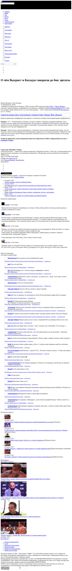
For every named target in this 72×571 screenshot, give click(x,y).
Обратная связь (9, 547)
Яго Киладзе (65, 110)
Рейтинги (7, 37)
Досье (6, 20)
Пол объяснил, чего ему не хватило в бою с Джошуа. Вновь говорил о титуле (24, 372)
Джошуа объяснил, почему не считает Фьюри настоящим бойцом (25, 195)
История (7, 57)
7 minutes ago (31, 280)
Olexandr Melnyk (13, 289)
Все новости (5, 460)
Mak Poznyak (12, 258)
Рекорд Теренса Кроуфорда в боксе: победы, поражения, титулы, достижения (29, 192)
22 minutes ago (28, 323)
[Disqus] (36, 225)
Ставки (6, 60)
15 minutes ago (31, 298)
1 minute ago (47, 261)
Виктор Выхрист (56, 108)
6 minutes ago (47, 273)
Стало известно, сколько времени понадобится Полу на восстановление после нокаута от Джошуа (30, 310)
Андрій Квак (12, 332)
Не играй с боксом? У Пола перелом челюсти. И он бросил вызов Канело (23, 261)
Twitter (11, 140)
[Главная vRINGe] (5, 1)
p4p (5, 15)
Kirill (9, 344)
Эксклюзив (8, 30)
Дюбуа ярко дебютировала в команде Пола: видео (17, 304)
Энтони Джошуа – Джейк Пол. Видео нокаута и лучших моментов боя (27, 448)
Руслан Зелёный (13, 350)
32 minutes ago (31, 329)
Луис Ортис (49, 106)
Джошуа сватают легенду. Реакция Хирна (17, 182)
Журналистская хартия (11, 545)
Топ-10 (6, 40)
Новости (7, 26)
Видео (6, 17)
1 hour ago (34, 335)
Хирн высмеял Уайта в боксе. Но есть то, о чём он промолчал (24, 440)
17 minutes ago (61, 316)
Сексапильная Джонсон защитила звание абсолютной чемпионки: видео (23, 286)
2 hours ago (27, 366)
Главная (7, 11)
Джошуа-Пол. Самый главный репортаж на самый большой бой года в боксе (29, 422)
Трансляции (8, 23)
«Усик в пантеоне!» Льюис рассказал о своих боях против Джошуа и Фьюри (29, 189)
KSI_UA (10, 270)
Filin (9, 295)
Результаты (8, 47)
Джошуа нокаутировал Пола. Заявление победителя (18, 390)
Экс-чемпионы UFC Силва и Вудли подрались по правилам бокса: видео (27, 185)
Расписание (8, 43)
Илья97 (10, 301)
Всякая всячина (19, 177)
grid (9, 264)
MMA (6, 13)
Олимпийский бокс (10, 54)
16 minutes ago (36, 304)
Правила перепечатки (11, 542)
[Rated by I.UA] (23, 569)
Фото (6, 18)
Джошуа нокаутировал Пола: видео (13, 292)
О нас (6, 543)
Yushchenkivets (13, 276)
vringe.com (12, 158)
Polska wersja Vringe (10, 550)
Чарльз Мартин (60, 106)
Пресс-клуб (8, 50)
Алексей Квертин (14, 363)
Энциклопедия (9, 22)
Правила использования (12, 549)
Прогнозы (7, 33)
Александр (11, 307)
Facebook (4, 140)
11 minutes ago (28, 292)
